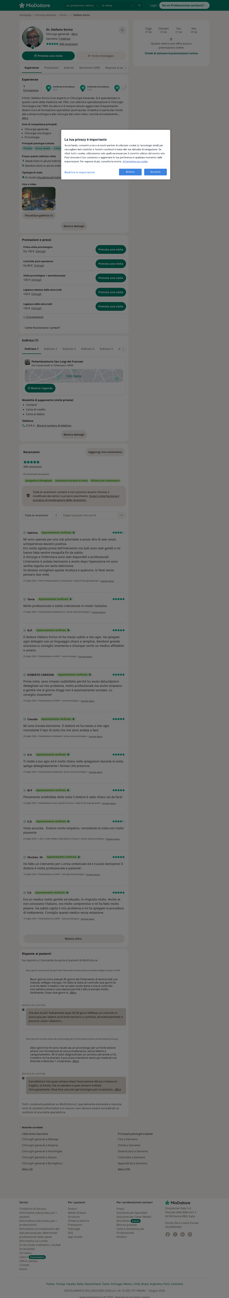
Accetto (155, 171)
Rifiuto (130, 171)
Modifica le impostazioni (80, 172)
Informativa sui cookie (135, 161)
